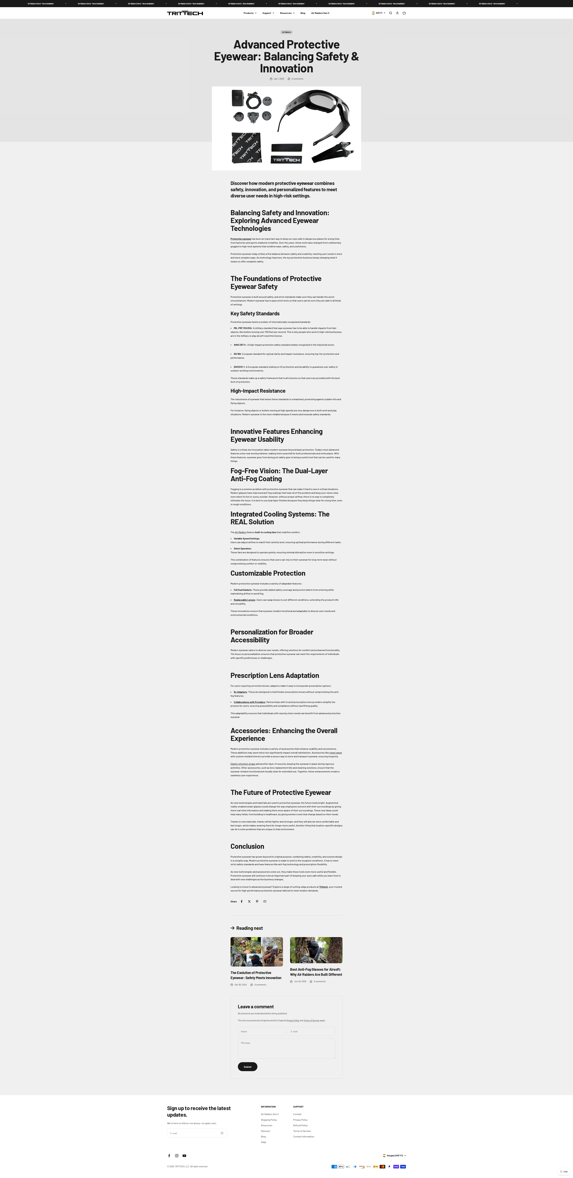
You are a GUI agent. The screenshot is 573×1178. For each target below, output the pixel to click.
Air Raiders (286, 32)
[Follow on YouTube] (184, 1156)
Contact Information (303, 1136)
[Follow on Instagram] (177, 1156)
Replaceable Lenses (244, 599)
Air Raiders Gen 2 (320, 12)
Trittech (323, 886)
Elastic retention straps (243, 763)
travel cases (335, 752)
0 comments (297, 78)
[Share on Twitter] (249, 901)
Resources (286, 12)
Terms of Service (311, 1020)
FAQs (263, 1142)
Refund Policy (300, 1125)
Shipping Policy (269, 1119)
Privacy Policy (293, 1020)
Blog (303, 12)
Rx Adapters (240, 691)
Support (266, 12)
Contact (297, 1114)
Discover (265, 1130)
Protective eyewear (241, 238)
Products (249, 12)
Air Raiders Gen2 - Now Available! (60, 4)
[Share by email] (265, 901)
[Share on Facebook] (242, 901)
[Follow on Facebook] (169, 1156)
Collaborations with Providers (249, 702)
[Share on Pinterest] (257, 901)
